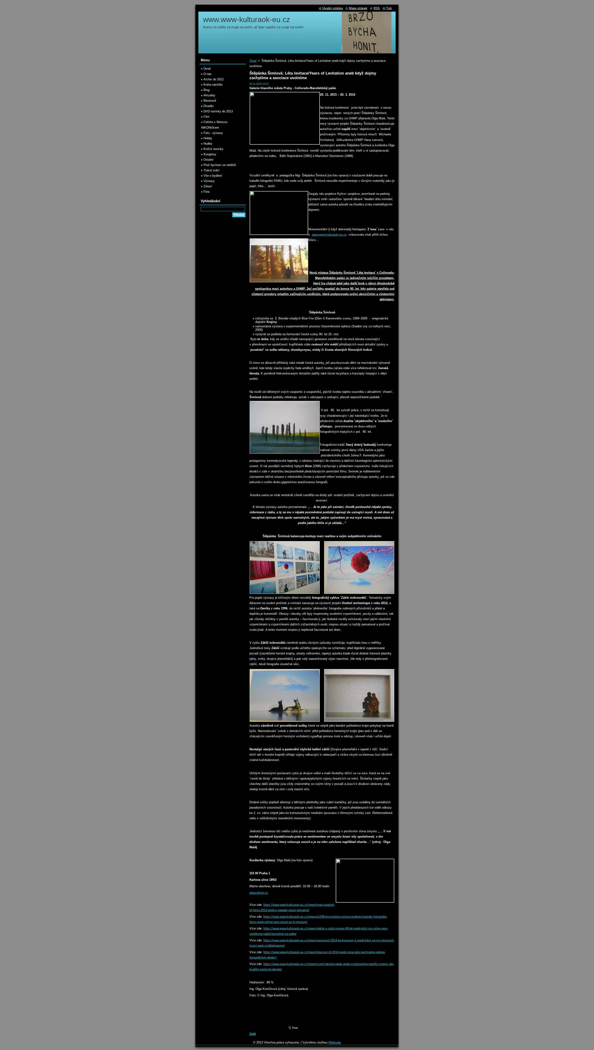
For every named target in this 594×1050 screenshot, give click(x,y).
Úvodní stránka (332, 8)
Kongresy (209, 154)
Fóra (206, 191)
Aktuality (209, 95)
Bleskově (209, 100)
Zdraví (207, 186)
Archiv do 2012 (213, 79)
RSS (377, 8)
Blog (206, 90)
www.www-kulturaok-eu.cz (329, 234)
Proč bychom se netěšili (219, 165)
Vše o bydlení (212, 175)
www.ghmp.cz (258, 892)
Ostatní (208, 159)
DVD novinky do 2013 (218, 111)
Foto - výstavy (213, 133)
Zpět (252, 1034)
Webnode (334, 1042)
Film (206, 116)
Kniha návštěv (213, 84)
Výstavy (209, 181)
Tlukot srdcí (211, 170)
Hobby (207, 138)
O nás (207, 74)
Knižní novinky (213, 149)
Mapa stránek (358, 8)
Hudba (207, 143)
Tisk (389, 8)
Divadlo (208, 106)
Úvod (252, 60)
